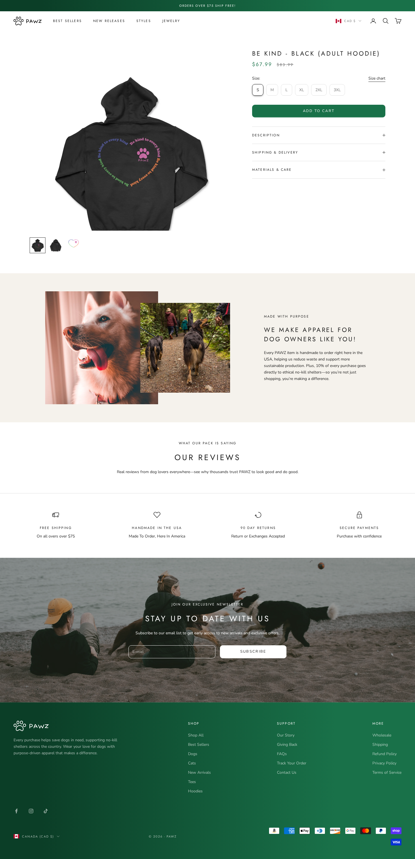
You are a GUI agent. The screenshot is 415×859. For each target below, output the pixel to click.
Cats (192, 763)
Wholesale (381, 735)
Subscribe (253, 651)
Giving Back (287, 744)
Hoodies (195, 791)
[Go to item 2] (56, 245)
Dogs (192, 754)
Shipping (380, 744)
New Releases (109, 20)
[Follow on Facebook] (16, 811)
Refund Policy (384, 754)
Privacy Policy (384, 763)
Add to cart (319, 110)
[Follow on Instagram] (31, 811)
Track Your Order (291, 763)
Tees (192, 781)
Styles (143, 20)
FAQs (282, 754)
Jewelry (171, 20)
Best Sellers (67, 20)
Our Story (285, 735)
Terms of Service (386, 772)
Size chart (376, 78)
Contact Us (286, 772)
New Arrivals (199, 772)
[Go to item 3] (74, 246)
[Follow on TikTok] (46, 811)
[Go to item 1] (37, 245)
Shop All (196, 735)
